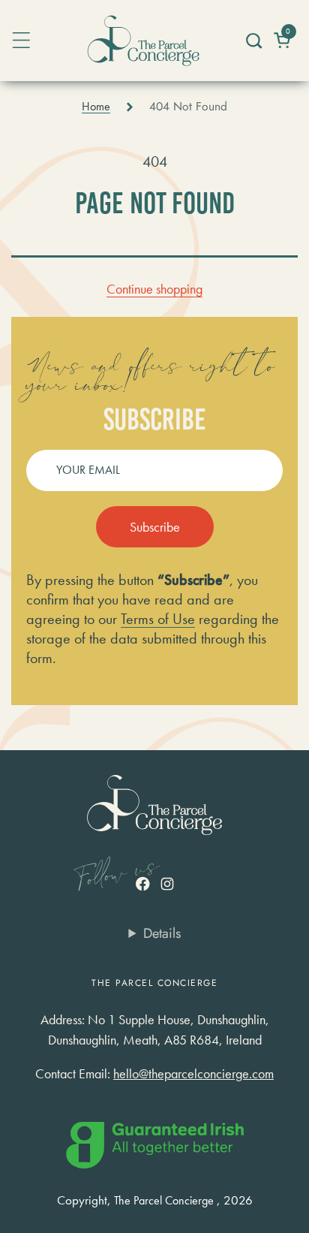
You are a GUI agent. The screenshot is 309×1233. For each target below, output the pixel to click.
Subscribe (155, 526)
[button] (253, 40)
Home (96, 106)
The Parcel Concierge (164, 1200)
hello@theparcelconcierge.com (193, 1073)
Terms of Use (158, 619)
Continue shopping (154, 288)
